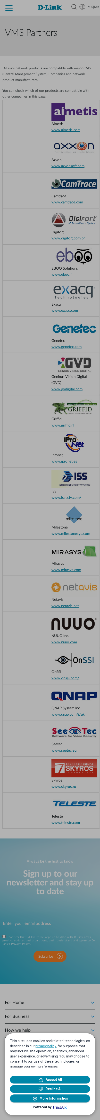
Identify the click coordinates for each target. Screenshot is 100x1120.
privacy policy (45, 1046)
